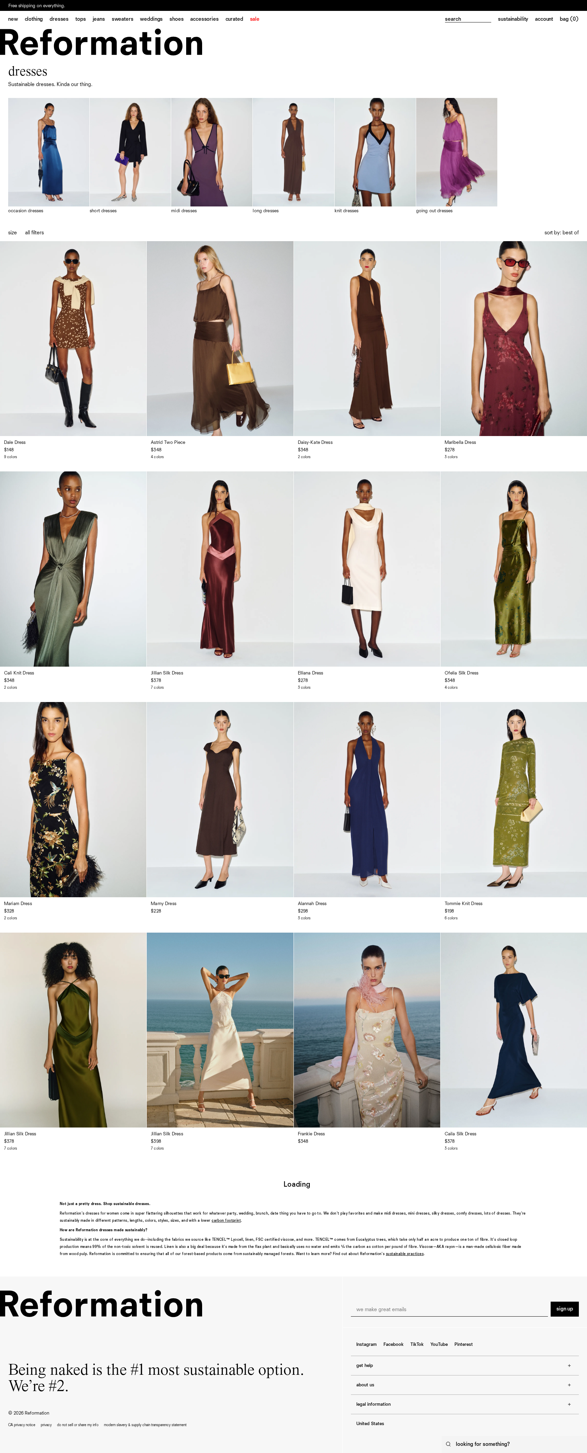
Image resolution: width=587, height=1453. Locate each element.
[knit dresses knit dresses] (375, 156)
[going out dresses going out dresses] (456, 156)
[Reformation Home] (101, 42)
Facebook (394, 1344)
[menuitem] (16, 20)
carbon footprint (226, 1220)
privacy (46, 1425)
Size (12, 233)
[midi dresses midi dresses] (211, 156)
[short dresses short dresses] (130, 156)
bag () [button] (569, 19)
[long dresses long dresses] (293, 156)
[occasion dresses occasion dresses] (48, 156)
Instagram (366, 1344)
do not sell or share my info (78, 1425)
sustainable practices (405, 1254)
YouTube (439, 1344)
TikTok (417, 1344)
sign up (564, 1309)
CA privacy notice (21, 1425)
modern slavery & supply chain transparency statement (145, 1425)
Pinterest (464, 1344)
